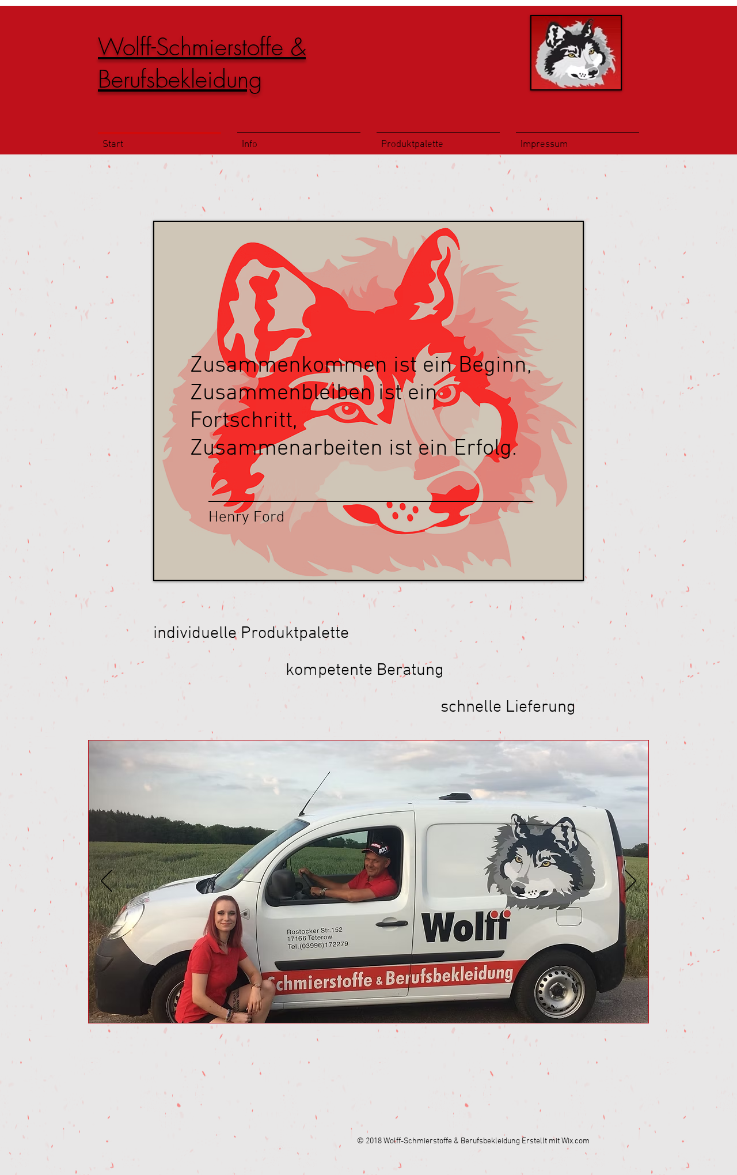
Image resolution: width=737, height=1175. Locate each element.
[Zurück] (106, 882)
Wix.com (575, 1141)
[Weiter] (630, 882)
